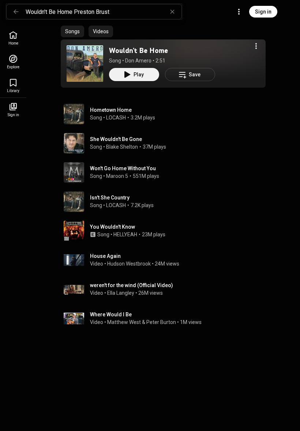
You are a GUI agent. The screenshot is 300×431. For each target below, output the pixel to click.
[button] (85, 63)
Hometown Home (111, 110)
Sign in (263, 12)
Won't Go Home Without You (123, 168)
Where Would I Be (111, 314)
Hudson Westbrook (129, 264)
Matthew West (124, 322)
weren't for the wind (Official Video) (131, 285)
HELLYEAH (125, 234)
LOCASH (116, 118)
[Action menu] (256, 46)
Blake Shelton (122, 147)
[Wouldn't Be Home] (85, 63)
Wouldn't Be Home (138, 50)
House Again (105, 256)
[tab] (72, 31)
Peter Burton (161, 322)
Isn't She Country (110, 198)
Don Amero (138, 61)
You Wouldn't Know (112, 227)
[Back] (16, 12)
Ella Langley (120, 293)
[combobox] (103, 11)
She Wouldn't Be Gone (116, 139)
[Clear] (172, 12)
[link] (13, 38)
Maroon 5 (117, 176)
